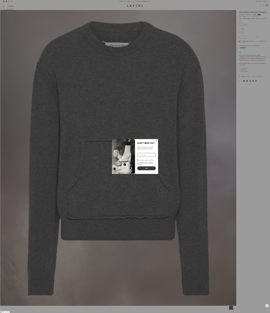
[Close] (156, 140)
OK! (146, 168)
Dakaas (7, 312)
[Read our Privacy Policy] (155, 162)
